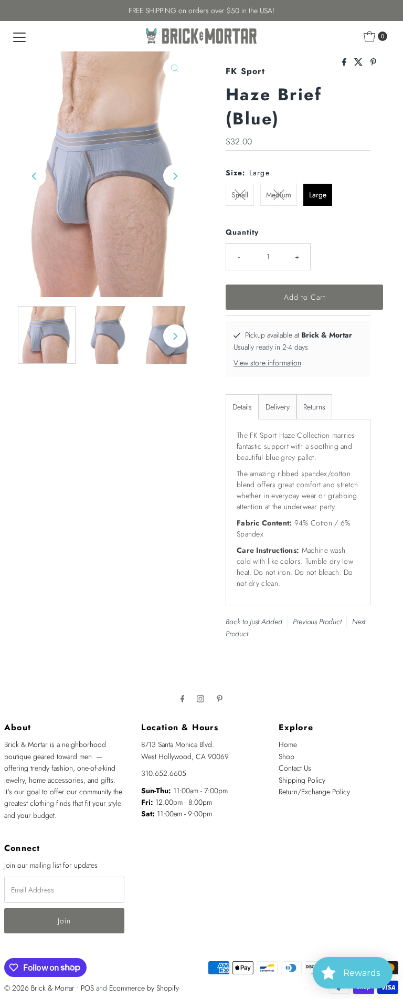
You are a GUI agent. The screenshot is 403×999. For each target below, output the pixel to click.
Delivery (278, 407)
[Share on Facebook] (345, 63)
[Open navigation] (19, 36)
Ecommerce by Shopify (144, 988)
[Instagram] (200, 698)
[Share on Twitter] (359, 63)
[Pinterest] (219, 698)
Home (288, 744)
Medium (278, 195)
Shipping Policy (302, 780)
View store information (267, 362)
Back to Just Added (254, 621)
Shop (286, 756)
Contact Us (295, 768)
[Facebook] (183, 698)
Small (239, 195)
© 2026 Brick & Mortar (39, 988)
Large (317, 195)
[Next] (174, 175)
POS (87, 988)
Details (242, 407)
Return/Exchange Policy (314, 791)
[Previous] (34, 175)
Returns (314, 407)
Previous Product (317, 621)
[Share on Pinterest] (373, 63)
